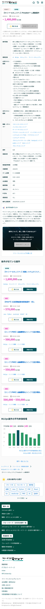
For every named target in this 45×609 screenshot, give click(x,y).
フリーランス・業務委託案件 (21, 466)
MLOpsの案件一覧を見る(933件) (32, 453)
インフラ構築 (12, 344)
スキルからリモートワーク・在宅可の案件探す (17, 527)
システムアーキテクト (19, 138)
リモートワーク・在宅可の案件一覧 (14, 523)
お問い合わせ (6, 585)
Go (7, 493)
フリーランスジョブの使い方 (22, 253)
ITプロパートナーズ (8, 567)
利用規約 (5, 591)
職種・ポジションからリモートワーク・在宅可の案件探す (21, 530)
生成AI (36, 493)
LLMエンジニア (17, 143)
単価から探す (6, 514)
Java (4, 314)
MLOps (17, 57)
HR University (6, 573)
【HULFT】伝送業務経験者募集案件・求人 (19, 302)
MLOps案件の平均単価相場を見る (30, 451)
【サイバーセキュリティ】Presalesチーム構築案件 (21, 13)
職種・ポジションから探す (10, 517)
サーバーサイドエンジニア (20, 129)
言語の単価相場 (7, 540)
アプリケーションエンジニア (21, 132)
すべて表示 (20, 498)
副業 (7, 489)
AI (13, 57)
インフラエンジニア (36, 132)
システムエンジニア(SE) (19, 135)
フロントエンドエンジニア (20, 124)
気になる (15, 26)
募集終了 (6, 9)
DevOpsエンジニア (37, 140)
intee (3, 570)
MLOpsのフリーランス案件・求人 (10, 469)
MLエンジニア (26, 143)
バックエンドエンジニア (19, 127)
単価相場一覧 (7, 536)
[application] (22, 438)
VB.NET (22, 314)
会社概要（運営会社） (9, 582)
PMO (23, 493)
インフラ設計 (21, 344)
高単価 (16, 9)
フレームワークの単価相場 (10, 543)
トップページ (5, 466)
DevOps (5, 284)
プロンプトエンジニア (19, 146)
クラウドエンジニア (33, 135)
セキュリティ (24, 57)
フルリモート (21, 485)
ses (27, 404)
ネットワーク (13, 284)
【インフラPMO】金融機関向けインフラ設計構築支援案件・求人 (22, 332)
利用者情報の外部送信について (12, 594)
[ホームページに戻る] (9, 2)
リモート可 (9, 485)
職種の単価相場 (7, 547)
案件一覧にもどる (22, 461)
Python (9, 314)
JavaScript (16, 314)
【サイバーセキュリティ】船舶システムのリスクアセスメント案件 (22, 272)
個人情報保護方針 (7, 588)
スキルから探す (7, 510)
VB (26, 314)
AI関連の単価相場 (7, 550)
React (36, 489)
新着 (6, 298)
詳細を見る (30, 289)
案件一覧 (6, 506)
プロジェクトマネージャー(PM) (21, 140)
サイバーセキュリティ (35, 57)
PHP (29, 489)
